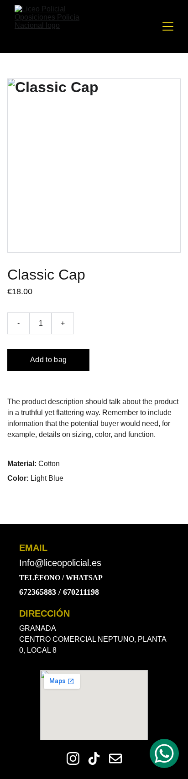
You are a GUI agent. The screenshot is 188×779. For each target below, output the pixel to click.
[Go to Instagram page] (73, 758)
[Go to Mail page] (115, 758)
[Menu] (167, 26)
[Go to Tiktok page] (94, 758)
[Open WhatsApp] (164, 753)
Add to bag (48, 360)
